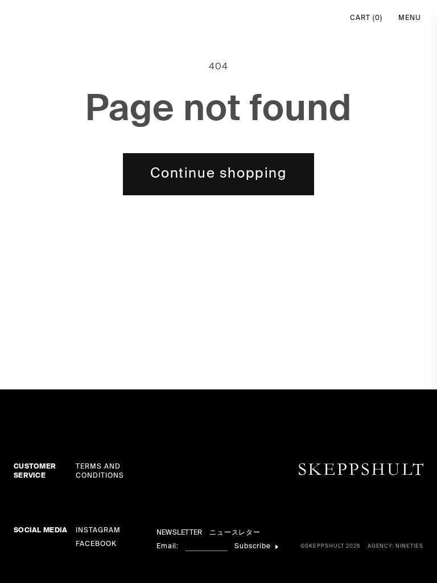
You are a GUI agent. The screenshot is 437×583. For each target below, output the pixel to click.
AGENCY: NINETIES (395, 546)
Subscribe (252, 546)
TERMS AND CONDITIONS (100, 471)
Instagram (98, 530)
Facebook (96, 544)
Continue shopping (218, 173)
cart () (366, 18)
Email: (167, 546)
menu (409, 18)
